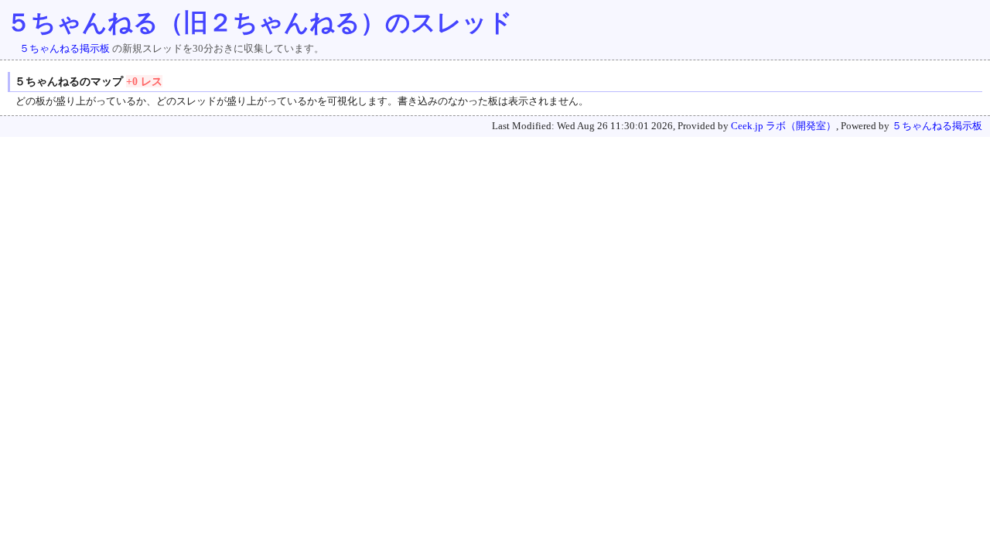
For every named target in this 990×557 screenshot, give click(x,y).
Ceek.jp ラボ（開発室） (783, 126)
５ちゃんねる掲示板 (64, 48)
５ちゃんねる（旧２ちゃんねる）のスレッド (259, 22)
